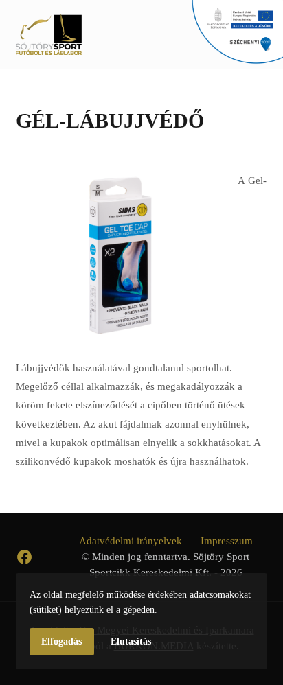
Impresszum (227, 540)
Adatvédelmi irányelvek (130, 540)
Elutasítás (131, 641)
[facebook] (24, 557)
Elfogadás (61, 641)
